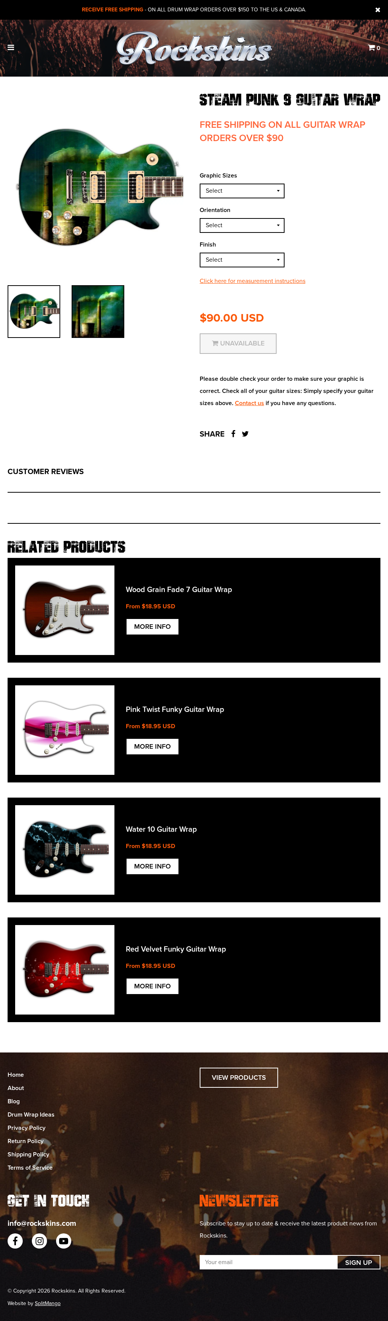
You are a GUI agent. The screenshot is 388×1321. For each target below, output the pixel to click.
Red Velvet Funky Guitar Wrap (176, 949)
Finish (208, 244)
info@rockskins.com (42, 1223)
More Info (152, 626)
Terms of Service (30, 1168)
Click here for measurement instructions (252, 281)
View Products (239, 1077)
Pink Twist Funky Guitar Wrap (175, 709)
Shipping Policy (28, 1154)
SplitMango (48, 1303)
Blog (14, 1101)
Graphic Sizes (218, 175)
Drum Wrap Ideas (31, 1114)
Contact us (249, 403)
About (16, 1088)
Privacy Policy (26, 1128)
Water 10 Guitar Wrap (161, 829)
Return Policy (26, 1141)
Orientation (215, 210)
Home (16, 1075)
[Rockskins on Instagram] (39, 1241)
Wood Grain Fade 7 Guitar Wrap (179, 589)
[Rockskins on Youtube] (63, 1241)
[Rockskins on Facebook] (15, 1241)
